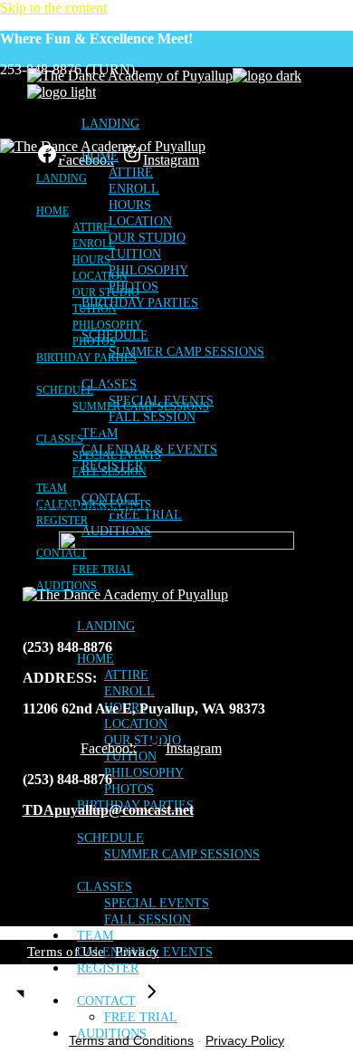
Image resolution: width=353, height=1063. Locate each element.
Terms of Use (66, 951)
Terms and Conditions (131, 1040)
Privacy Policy (244, 1040)
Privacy (137, 951)
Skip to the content (53, 7)
